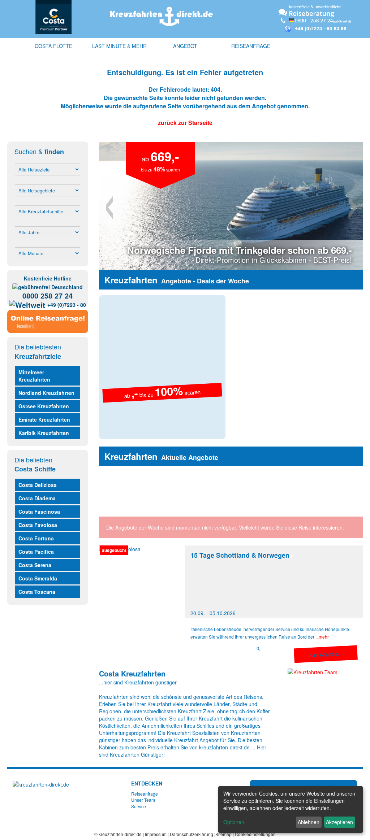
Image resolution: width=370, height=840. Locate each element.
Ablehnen (308, 822)
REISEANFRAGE (250, 45)
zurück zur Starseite (185, 122)
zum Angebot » (325, 653)
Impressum (156, 834)
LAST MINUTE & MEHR (119, 45)
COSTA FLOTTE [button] (53, 45)
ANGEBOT (185, 45)
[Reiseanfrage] (47, 320)
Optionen (233, 822)
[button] (119, 206)
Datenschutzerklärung (191, 834)
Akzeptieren (339, 822)
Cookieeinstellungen (255, 834)
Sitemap (223, 834)
